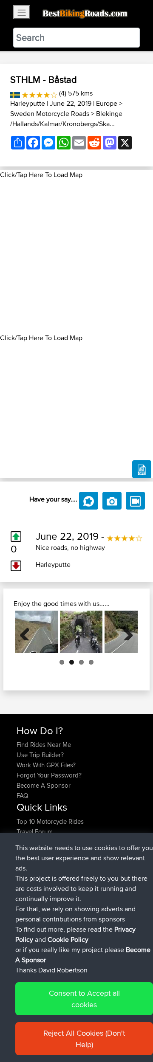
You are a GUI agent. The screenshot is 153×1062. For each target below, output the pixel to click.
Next (124, 631)
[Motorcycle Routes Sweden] (15, 93)
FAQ (22, 795)
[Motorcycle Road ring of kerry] (81, 632)
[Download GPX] (141, 469)
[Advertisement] (76, 256)
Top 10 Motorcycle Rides (50, 821)
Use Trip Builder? (40, 754)
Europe (106, 103)
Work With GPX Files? (46, 765)
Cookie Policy (68, 939)
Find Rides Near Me (44, 744)
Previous (28, 631)
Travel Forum (35, 831)
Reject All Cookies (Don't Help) (84, 1039)
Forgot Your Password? (49, 775)
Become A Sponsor (44, 785)
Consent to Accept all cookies (84, 999)
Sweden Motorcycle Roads (49, 113)
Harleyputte (27, 103)
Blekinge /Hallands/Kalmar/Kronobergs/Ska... (66, 119)
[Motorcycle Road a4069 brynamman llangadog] (36, 632)
